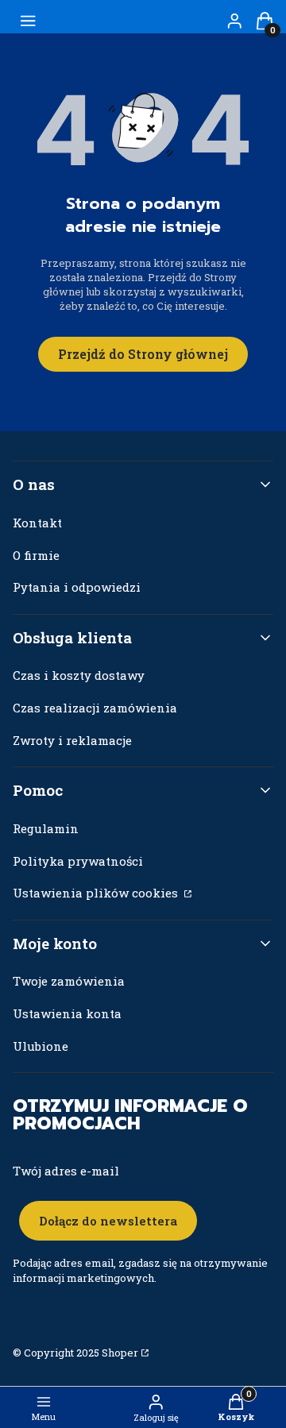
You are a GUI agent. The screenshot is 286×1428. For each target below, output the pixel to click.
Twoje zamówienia (69, 981)
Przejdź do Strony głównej (143, 353)
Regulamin (46, 828)
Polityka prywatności (78, 861)
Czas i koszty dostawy (79, 675)
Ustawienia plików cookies (97, 893)
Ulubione (40, 1046)
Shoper (120, 1352)
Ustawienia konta (67, 1013)
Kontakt (37, 523)
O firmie (36, 555)
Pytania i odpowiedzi (77, 587)
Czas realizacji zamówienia (95, 708)
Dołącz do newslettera (108, 1221)
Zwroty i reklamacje (72, 740)
